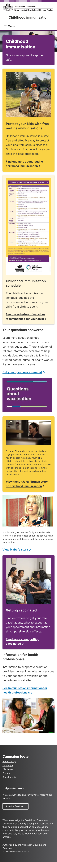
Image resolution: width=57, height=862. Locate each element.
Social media (9, 777)
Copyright (7, 765)
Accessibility (9, 761)
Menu (11, 26)
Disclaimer (7, 769)
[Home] (28, 7)
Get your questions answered (22, 372)
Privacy (6, 773)
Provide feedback (15, 806)
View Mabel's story (15, 549)
